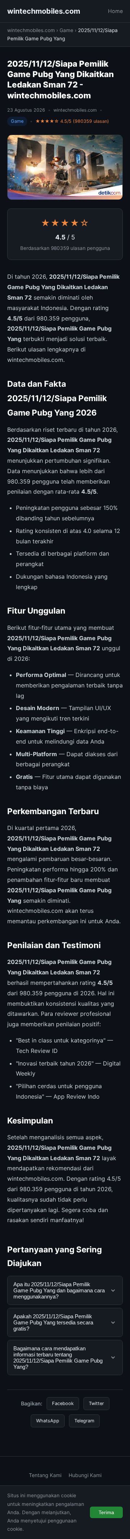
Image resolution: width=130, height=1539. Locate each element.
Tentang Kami (45, 1475)
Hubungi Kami (85, 1475)
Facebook (63, 1403)
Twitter (96, 1403)
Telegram (84, 1420)
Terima (106, 1512)
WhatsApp (47, 1420)
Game (66, 30)
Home (115, 11)
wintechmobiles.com (43, 11)
